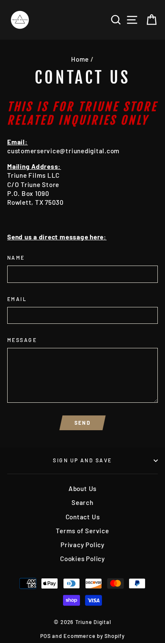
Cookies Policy (82, 558)
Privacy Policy (82, 544)
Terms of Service (82, 530)
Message (22, 340)
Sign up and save (82, 460)
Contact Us (83, 517)
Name (16, 257)
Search (83, 502)
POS (45, 635)
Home (80, 59)
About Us (82, 488)
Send (82, 423)
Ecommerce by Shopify (93, 635)
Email (17, 299)
